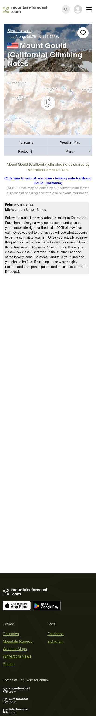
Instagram (55, 641)
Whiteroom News (17, 656)
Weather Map (70, 142)
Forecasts (25, 142)
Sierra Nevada (19, 31)
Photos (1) (26, 151)
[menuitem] (26, 142)
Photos (8, 663)
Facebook (55, 633)
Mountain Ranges (17, 641)
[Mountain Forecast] (25, 9)
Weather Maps (15, 648)
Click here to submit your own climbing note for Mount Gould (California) (48, 180)
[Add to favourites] (83, 32)
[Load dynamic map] (48, 103)
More (69, 151)
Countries (11, 633)
